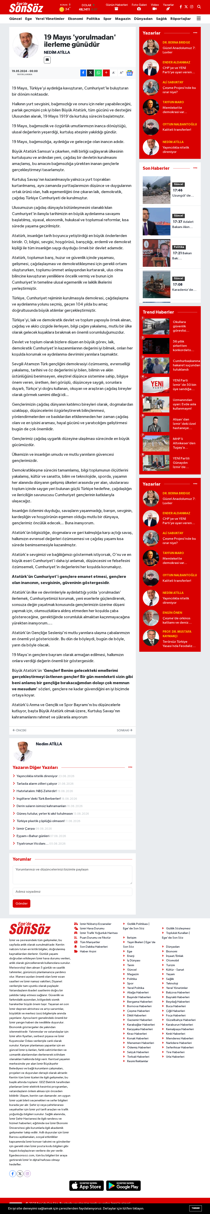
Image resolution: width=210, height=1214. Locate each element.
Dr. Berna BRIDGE (176, 42)
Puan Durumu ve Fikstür (95, 937)
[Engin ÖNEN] (151, 618)
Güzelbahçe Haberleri (181, 1020)
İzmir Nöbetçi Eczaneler (95, 923)
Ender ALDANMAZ (176, 62)
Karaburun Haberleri (179, 1024)
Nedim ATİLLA (57, 52)
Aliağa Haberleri (138, 992)
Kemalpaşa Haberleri (180, 1029)
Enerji (130, 955)
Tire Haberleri (175, 1052)
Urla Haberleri (175, 1056)
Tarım (130, 965)
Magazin (123, 19)
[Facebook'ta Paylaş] (83, 73)
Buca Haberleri (176, 1006)
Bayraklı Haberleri (177, 997)
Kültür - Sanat (175, 969)
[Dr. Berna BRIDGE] (151, 47)
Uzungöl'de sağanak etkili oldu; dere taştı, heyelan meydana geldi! (184, 193)
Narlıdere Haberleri (179, 1042)
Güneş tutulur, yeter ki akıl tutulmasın (45, 813)
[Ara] (199, 7)
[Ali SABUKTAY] (151, 87)
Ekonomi (75, 19)
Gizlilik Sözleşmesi (178, 928)
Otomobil (172, 960)
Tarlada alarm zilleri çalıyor (37, 784)
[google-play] (123, 1185)
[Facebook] (12, 1173)
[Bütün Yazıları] (130, 767)
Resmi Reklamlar (137, 1061)
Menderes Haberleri (179, 1038)
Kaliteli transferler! (177, 130)
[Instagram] (27, 1173)
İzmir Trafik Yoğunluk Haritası (99, 933)
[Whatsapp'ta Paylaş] (98, 73)
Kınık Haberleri (175, 1033)
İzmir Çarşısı (26, 828)
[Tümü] (195, 33)
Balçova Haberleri (178, 992)
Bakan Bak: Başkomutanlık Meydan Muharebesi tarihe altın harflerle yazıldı (184, 256)
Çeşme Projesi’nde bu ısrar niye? (179, 90)
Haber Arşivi (88, 951)
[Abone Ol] (129, 73)
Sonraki (123, 730)
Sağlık (161, 19)
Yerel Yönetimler (50, 19)
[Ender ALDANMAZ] (151, 67)
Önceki (20, 730)
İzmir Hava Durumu (92, 928)
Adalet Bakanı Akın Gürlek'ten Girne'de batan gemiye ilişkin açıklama (184, 225)
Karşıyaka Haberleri (140, 1029)
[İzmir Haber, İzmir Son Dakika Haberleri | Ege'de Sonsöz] (26, 7)
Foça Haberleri (176, 1015)
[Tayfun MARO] (151, 107)
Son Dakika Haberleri (94, 946)
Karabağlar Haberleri (141, 1024)
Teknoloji (172, 983)
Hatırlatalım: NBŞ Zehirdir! (37, 791)
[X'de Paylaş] (90, 73)
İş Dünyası (133, 960)
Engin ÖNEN (172, 612)
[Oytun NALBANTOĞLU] (151, 127)
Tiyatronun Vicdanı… (33, 843)
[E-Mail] (47, 60)
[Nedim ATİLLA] (26, 45)
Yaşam (170, 974)
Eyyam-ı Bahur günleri (33, 836)
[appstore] (86, 1185)
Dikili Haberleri (136, 1015)
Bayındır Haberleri (139, 997)
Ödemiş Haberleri (139, 1047)
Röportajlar (180, 19)
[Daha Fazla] (106, 73)
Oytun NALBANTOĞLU (180, 124)
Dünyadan (143, 19)
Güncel (15, 19)
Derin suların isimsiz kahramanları (42, 806)
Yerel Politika (135, 988)
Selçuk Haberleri (138, 1052)
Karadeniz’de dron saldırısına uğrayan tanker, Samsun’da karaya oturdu (184, 288)
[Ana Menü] (199, 18)
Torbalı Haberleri (138, 1056)
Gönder (22, 903)
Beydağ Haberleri (178, 1001)
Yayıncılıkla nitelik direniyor (37, 776)
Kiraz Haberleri (137, 1033)
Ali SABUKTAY (173, 82)
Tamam (196, 1208)
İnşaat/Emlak (174, 955)
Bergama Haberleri (139, 1001)
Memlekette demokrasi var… (175, 110)
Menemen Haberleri (140, 1042)
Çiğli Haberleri (175, 1010)
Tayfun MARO (173, 102)
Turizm (170, 965)
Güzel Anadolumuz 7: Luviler (179, 50)
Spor (107, 19)
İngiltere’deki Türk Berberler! (39, 799)
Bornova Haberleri (139, 1006)
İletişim (131, 937)
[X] (20, 1173)
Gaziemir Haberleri (139, 1020)
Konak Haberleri (137, 1038)
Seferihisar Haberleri (180, 1047)
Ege (28, 19)
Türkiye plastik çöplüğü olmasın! (41, 821)
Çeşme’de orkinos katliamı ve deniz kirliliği (176, 621)
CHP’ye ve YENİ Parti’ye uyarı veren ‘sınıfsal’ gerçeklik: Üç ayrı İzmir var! (179, 70)
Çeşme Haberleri (138, 1010)
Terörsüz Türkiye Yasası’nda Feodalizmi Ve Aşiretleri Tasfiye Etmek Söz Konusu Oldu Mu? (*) (179, 644)
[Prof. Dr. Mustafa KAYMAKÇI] (151, 637)
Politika (93, 19)
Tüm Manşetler (90, 942)
